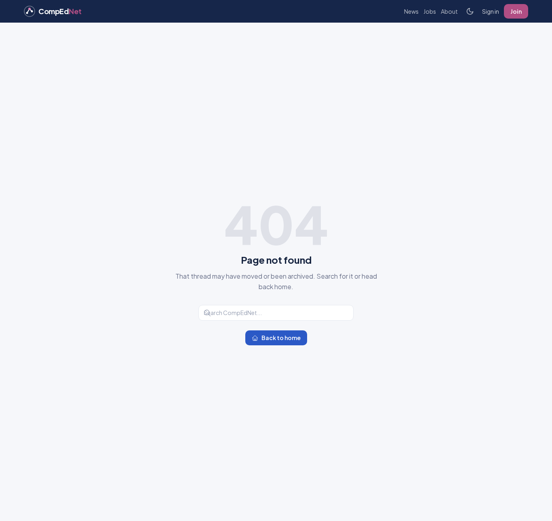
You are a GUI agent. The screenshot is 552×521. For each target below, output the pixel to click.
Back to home (281, 337)
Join (516, 11)
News (411, 11)
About (449, 11)
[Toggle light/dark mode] (470, 11)
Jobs (429, 11)
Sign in (490, 11)
